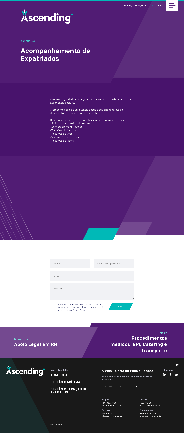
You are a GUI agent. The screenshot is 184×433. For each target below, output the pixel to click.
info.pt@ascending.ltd (112, 416)
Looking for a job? (134, 5)
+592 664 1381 (146, 403)
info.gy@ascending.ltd (150, 405)
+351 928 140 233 (109, 413)
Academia (59, 375)
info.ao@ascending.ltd (112, 405)
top (178, 365)
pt (153, 5)
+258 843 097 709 (148, 413)
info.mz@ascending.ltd (150, 416)
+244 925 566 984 (110, 403)
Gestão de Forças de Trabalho (68, 390)
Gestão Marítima (65, 382)
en (159, 5)
